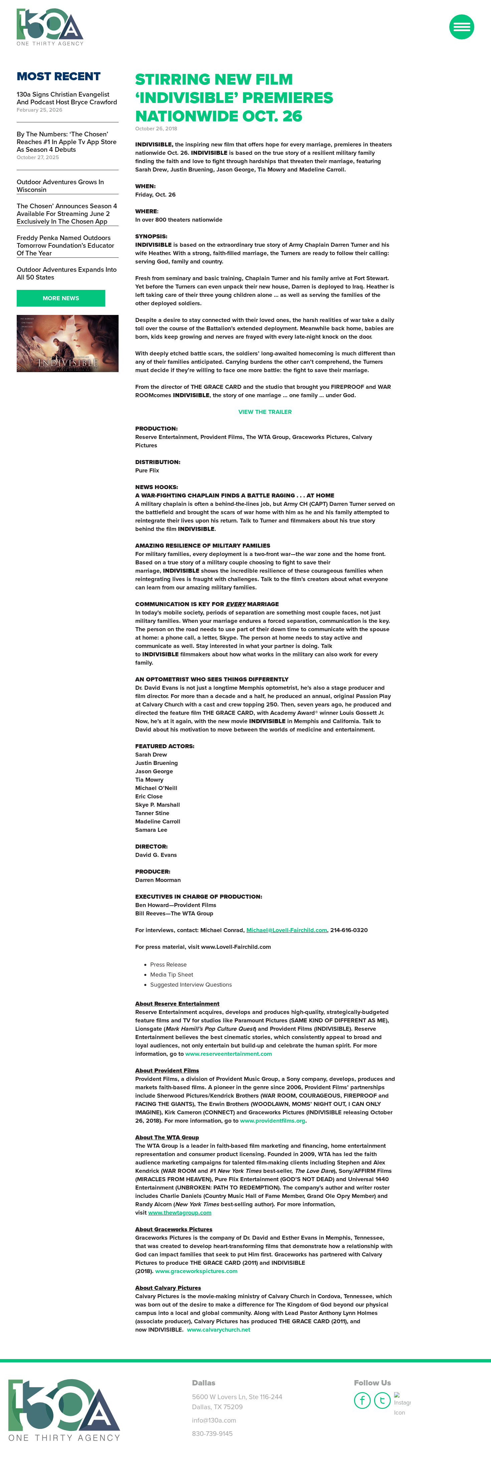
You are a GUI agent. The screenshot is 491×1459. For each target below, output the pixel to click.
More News (61, 298)
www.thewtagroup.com (179, 1212)
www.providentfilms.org (272, 1120)
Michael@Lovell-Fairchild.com (287, 930)
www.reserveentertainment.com (228, 1053)
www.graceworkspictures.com (196, 1271)
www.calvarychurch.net (218, 1329)
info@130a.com (214, 1421)
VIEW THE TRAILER (265, 412)
